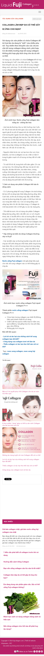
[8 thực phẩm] (22, 408)
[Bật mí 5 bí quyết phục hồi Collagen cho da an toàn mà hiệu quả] (22, 376)
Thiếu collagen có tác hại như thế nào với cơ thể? (20, 466)
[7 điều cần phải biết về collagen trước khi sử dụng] (22, 549)
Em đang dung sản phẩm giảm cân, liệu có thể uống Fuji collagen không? (21, 585)
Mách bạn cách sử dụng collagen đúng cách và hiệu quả (22, 618)
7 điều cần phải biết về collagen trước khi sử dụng (21, 553)
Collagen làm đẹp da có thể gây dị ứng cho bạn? (20, 576)
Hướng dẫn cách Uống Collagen (16, 562)
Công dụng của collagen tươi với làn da (16, 470)
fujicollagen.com (18, 641)
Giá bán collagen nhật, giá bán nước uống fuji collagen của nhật (20, 530)
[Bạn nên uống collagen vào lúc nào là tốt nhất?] (22, 565)
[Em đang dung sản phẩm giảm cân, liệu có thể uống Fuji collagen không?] (22, 581)
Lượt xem (37, 18)
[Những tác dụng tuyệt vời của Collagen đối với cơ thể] (22, 440)
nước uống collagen (20, 310)
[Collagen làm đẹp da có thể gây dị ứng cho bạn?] (22, 571)
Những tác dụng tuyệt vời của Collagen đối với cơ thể (21, 455)
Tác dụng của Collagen (12, 18)
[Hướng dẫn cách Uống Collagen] (22, 558)
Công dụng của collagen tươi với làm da (19, 341)
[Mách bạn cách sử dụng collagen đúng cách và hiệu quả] (22, 602)
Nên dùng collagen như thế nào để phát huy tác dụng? (20, 627)
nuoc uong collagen (15, 351)
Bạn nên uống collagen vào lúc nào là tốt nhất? (22, 568)
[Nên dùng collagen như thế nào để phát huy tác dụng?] (22, 623)
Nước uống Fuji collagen (12, 261)
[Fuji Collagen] (22, 5)
